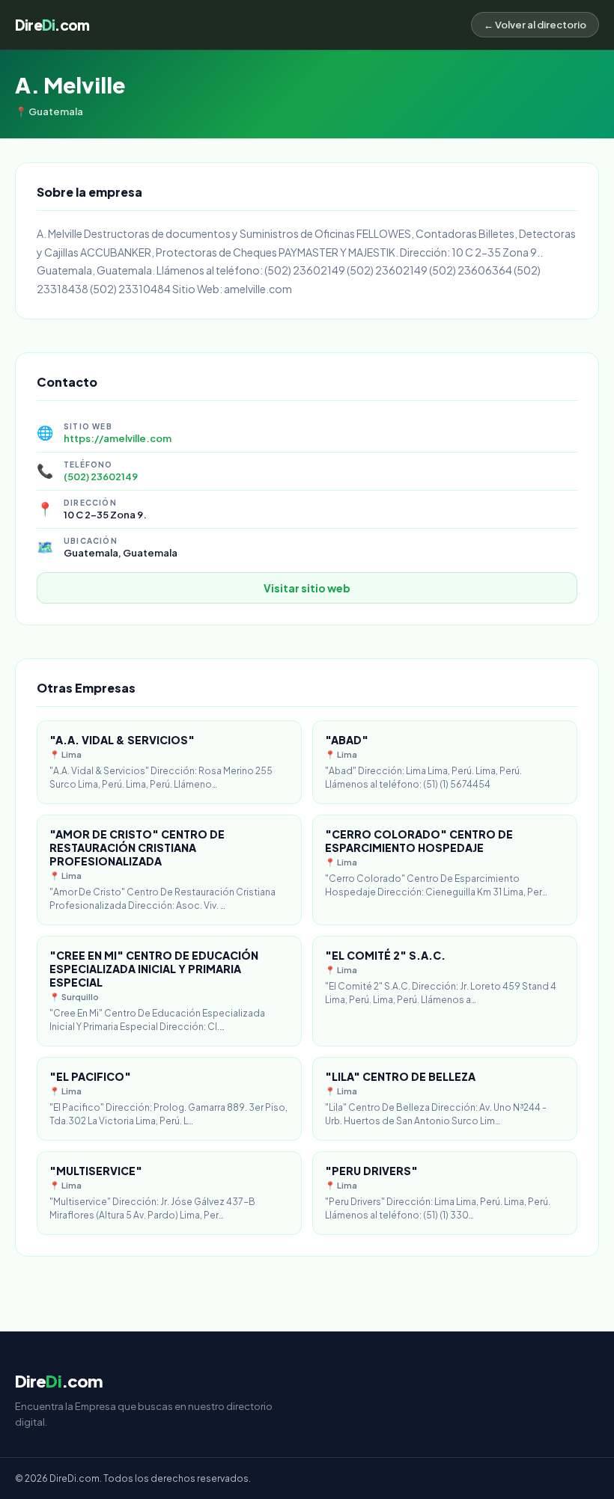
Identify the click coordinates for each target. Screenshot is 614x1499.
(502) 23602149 (101, 476)
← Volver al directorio (535, 25)
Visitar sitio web (307, 588)
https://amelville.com (117, 438)
